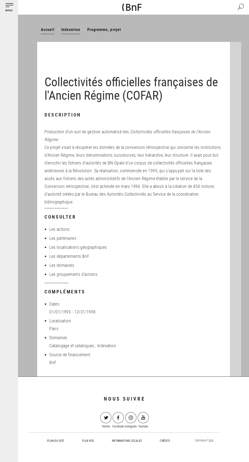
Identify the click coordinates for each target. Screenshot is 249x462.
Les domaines (61, 265)
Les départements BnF (69, 256)
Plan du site (55, 441)
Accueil (47, 29)
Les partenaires (62, 238)
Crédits (165, 441)
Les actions (59, 229)
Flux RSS (88, 441)
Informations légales (127, 441)
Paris (53, 328)
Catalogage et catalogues (71, 345)
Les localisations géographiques (78, 247)
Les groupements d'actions (73, 274)
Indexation (70, 29)
